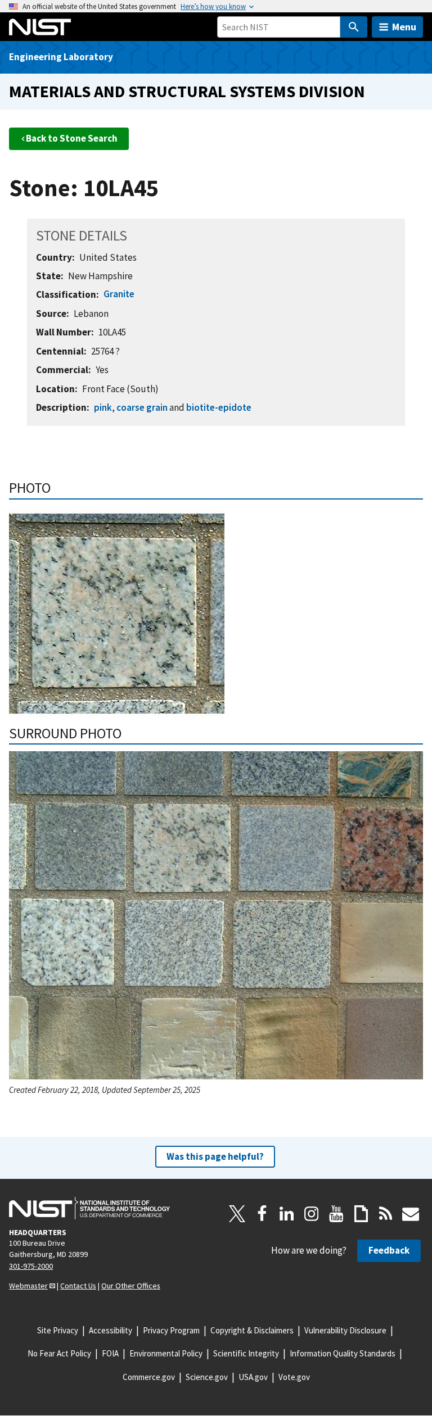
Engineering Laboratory (61, 57)
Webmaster (28, 1286)
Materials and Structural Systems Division (187, 91)
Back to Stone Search (72, 138)
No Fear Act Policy (59, 1353)
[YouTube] (336, 1213)
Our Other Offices (130, 1286)
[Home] (40, 27)
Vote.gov (294, 1377)
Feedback (389, 1250)
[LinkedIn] (286, 1213)
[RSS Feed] (386, 1213)
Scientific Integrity (246, 1353)
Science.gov (207, 1377)
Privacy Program (171, 1330)
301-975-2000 (31, 1266)
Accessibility (110, 1330)
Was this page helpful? (215, 1156)
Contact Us (78, 1286)
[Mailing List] (410, 1213)
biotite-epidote (218, 407)
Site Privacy (57, 1330)
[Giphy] (361, 1213)
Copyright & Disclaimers (252, 1330)
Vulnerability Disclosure (345, 1330)
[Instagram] (311, 1213)
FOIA (110, 1353)
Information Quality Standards (342, 1353)
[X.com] (237, 1213)
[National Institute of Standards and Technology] (89, 1208)
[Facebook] (262, 1213)
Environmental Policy (165, 1353)
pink (103, 407)
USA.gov (253, 1377)
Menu (404, 26)
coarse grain (142, 407)
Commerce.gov (149, 1377)
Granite (119, 294)
